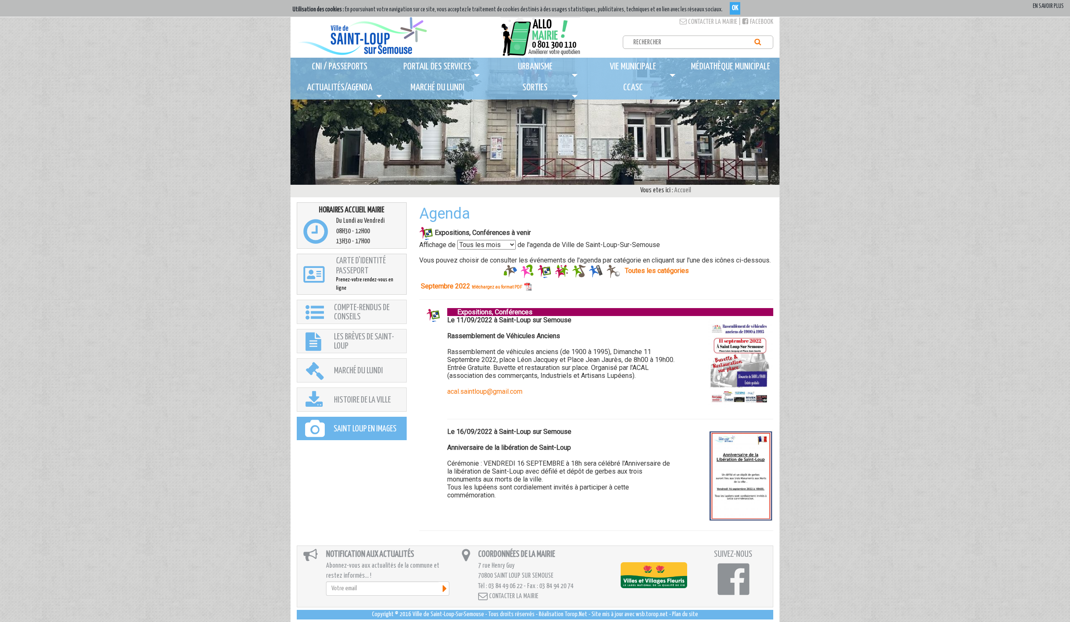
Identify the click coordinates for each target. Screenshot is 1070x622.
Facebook (761, 22)
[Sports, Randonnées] (613, 271)
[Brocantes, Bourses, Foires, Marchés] (510, 271)
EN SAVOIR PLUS (1048, 6)
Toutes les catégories (657, 271)
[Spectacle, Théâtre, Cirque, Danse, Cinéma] (596, 271)
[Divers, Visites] (527, 271)
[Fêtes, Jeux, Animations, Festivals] (561, 271)
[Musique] (579, 271)
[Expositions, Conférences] (544, 271)
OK (735, 8)
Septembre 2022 (471, 286)
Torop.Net (576, 614)
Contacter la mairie (712, 22)
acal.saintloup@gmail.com (484, 391)
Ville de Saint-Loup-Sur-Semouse (448, 614)
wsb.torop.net (652, 614)
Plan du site (685, 614)
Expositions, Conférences (489, 312)
